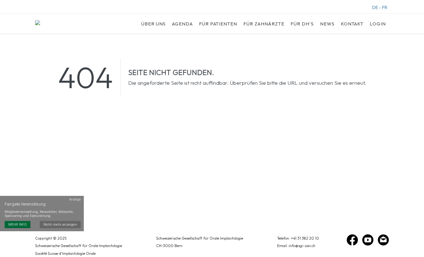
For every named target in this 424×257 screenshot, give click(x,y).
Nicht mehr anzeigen (60, 225)
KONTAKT (352, 24)
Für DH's (302, 24)
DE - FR (379, 7)
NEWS (327, 24)
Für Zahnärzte (263, 24)
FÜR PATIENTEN (218, 24)
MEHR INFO (17, 225)
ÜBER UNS (153, 24)
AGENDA (182, 24)
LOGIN (378, 24)
